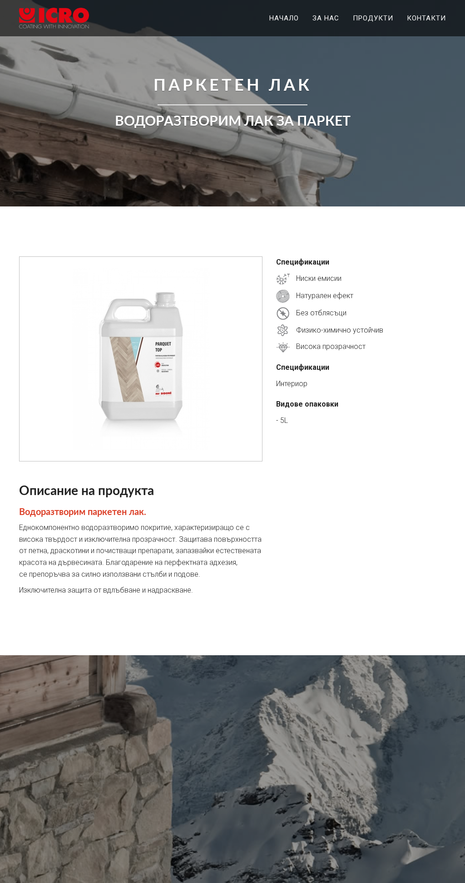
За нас (325, 18)
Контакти (426, 18)
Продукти (373, 18)
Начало (284, 18)
